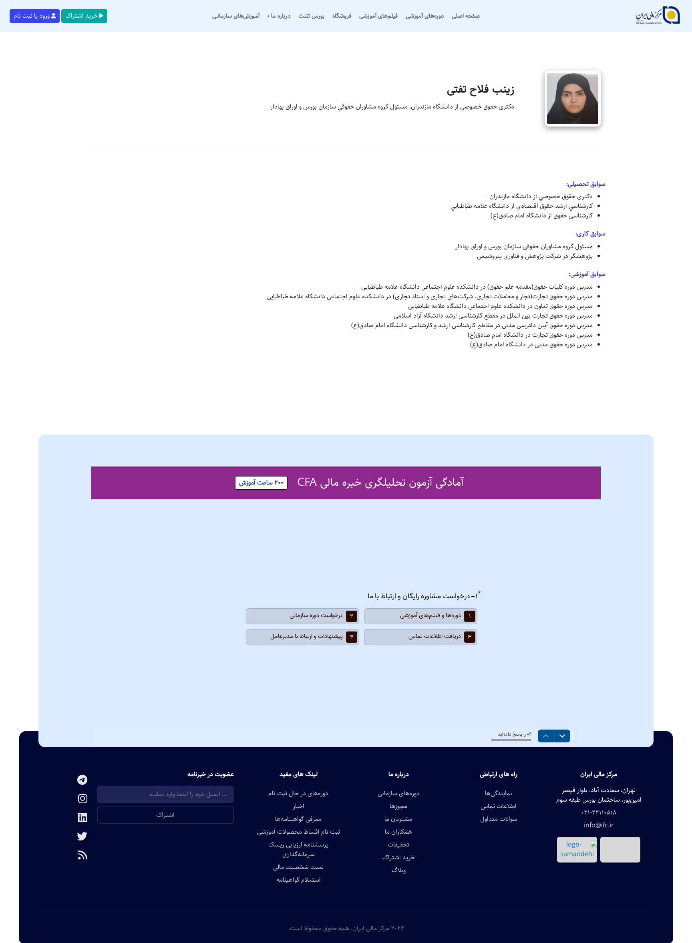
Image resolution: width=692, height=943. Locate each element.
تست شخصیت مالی (298, 867)
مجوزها (398, 806)
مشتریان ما (398, 819)
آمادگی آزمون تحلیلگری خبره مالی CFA (380, 482)
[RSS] (67, 856)
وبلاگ (399, 870)
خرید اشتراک (81, 16)
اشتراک (165, 815)
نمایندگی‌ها (498, 793)
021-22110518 (598, 813)
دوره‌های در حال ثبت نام (298, 793)
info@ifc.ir (599, 825)
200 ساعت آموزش (261, 483)
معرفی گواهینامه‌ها (298, 819)
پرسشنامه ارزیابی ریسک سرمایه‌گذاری (298, 849)
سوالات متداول (498, 819)
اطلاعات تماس (499, 806)
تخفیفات (398, 845)
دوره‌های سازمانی (399, 793)
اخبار (298, 806)
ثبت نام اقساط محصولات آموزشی (298, 832)
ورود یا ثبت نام (32, 16)
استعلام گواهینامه (298, 880)
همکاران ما (398, 832)
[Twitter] (67, 837)
